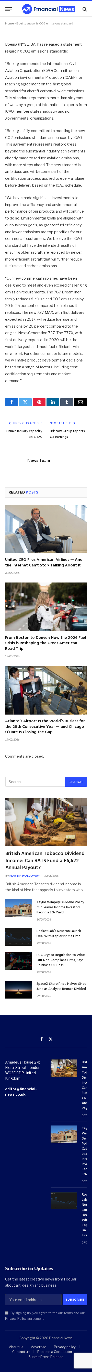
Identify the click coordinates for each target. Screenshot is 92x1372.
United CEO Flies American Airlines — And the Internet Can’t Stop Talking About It (44, 562)
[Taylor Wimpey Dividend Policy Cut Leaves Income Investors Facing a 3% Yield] (18, 908)
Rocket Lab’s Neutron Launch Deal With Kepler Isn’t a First (59, 933)
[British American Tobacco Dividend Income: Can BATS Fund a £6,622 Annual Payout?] (46, 822)
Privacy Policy (16, 1319)
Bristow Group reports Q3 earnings (67, 434)
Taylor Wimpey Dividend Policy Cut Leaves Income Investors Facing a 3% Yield (60, 907)
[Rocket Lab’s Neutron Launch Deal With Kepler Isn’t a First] (18, 937)
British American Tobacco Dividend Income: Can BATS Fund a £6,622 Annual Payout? (45, 861)
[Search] (84, 9)
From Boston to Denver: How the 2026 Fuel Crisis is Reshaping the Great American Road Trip (45, 643)
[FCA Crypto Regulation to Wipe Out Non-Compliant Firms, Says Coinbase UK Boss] (18, 961)
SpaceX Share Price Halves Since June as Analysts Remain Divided (61, 986)
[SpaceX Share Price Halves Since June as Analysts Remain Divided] (18, 990)
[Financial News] (48, 9)
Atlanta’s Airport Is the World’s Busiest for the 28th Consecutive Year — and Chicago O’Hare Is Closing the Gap (45, 727)
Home (9, 23)
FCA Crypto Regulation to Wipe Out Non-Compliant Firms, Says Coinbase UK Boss (61, 960)
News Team (38, 460)
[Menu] (8, 9)
